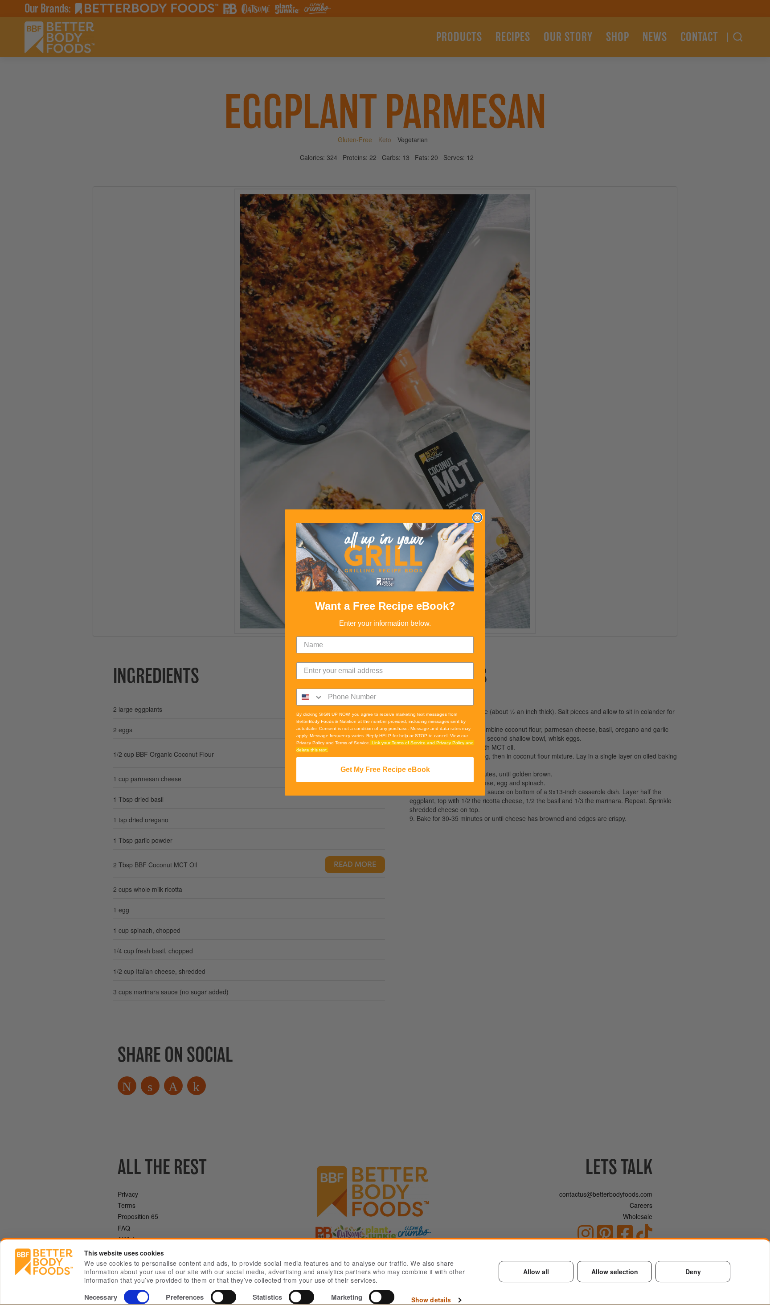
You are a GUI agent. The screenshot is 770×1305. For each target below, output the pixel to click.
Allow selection (614, 1271)
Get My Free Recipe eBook (385, 769)
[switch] (223, 1297)
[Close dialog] (477, 517)
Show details (431, 1300)
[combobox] (310, 697)
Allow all (536, 1271)
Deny (693, 1271)
